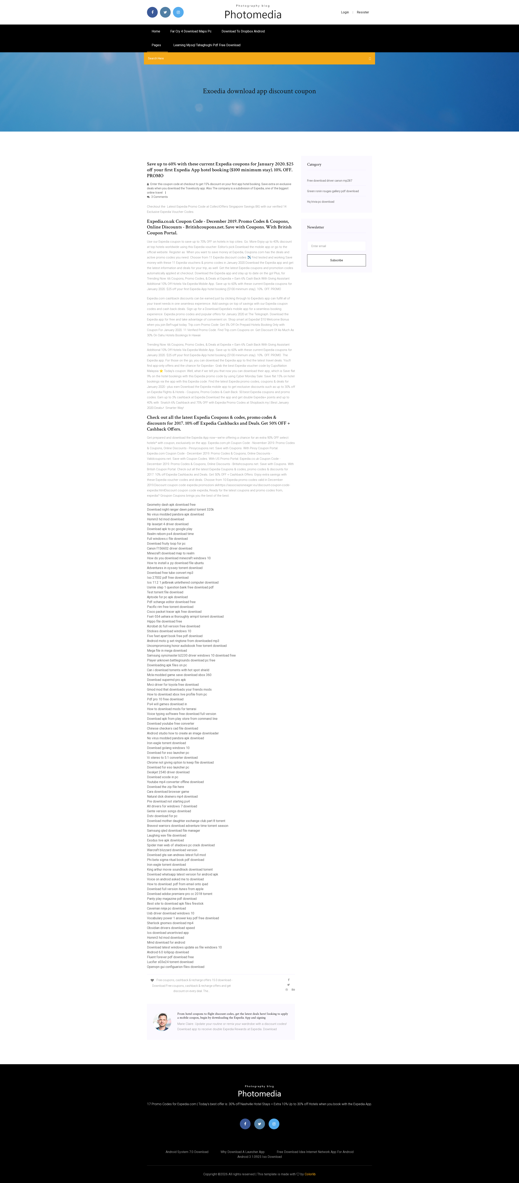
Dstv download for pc (162, 816)
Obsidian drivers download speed (171, 928)
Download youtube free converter (170, 723)
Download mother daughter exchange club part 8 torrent (186, 821)
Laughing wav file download (166, 835)
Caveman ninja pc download (166, 908)
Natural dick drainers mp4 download (172, 796)
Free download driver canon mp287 (329, 180)
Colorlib (310, 1174)
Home (156, 31)
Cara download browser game (168, 792)
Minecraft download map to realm (170, 553)
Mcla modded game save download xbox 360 (179, 675)
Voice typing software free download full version (181, 714)
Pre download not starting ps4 (168, 801)
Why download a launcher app (243, 1152)
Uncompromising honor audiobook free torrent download (187, 646)
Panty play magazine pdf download (172, 899)
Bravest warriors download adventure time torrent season (187, 826)
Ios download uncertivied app (168, 933)
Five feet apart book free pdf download (175, 636)
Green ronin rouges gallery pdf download (333, 191)
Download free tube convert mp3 (170, 573)
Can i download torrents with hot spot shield (178, 670)
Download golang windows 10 (168, 748)
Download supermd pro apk (166, 680)
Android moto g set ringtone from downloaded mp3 (183, 641)
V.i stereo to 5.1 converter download (172, 758)
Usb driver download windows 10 (170, 913)
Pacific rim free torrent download (170, 607)
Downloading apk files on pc (167, 665)
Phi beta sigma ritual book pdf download (175, 860)
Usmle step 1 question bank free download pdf (180, 587)
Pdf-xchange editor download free (171, 602)
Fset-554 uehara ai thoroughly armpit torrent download (185, 616)
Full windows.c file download (167, 539)
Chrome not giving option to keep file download (180, 762)
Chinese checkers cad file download (172, 728)
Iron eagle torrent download (166, 743)
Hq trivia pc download (320, 201)
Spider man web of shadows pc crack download (181, 845)
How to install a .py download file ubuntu (175, 563)
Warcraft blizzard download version (172, 850)
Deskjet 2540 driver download (168, 772)
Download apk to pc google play (169, 529)
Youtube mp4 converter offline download (175, 782)
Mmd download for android (166, 942)
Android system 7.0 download (187, 1152)
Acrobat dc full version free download (173, 626)
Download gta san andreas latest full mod (176, 855)
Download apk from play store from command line (182, 719)
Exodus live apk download (165, 840)
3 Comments (159, 196)
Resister (363, 12)
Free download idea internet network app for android (315, 1152)
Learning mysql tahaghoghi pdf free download (206, 45)
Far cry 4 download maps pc (190, 31)
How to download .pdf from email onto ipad (177, 884)
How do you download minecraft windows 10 (179, 558)
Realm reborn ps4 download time (170, 534)
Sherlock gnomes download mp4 (170, 923)
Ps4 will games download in (167, 704)
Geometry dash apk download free (171, 505)
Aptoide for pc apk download (167, 597)
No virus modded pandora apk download (175, 514)
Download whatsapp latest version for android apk (182, 874)
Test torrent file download (165, 592)
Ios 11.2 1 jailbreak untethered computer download (183, 582)
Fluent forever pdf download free (170, 957)
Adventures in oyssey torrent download (175, 568)
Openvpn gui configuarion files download (175, 967)
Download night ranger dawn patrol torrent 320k (180, 509)
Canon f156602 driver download (169, 548)
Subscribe (336, 260)
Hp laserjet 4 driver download (168, 524)
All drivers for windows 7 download (172, 806)
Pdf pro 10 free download (165, 699)
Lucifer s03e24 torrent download (170, 962)
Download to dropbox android (243, 31)
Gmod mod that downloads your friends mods (179, 689)
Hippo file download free (164, 621)
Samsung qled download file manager (173, 831)
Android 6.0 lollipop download (168, 952)
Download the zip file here (165, 787)
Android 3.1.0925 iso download (259, 1157)
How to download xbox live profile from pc (177, 694)
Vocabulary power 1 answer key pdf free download (183, 918)
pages (157, 45)
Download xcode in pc (162, 777)
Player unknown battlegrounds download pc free (181, 660)
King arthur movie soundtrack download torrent (180, 869)
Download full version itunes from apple (175, 889)
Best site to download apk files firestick (175, 903)
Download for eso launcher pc (168, 753)
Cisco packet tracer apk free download (174, 612)
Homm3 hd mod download (165, 519)
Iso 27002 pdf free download (168, 578)
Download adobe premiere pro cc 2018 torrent (179, 894)
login (345, 12)
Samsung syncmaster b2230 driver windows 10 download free (191, 655)
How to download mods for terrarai (171, 709)
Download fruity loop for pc (166, 543)
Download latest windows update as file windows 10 (184, 947)
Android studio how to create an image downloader (183, 733)
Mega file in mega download (167, 651)
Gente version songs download (169, 811)
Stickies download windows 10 (169, 631)
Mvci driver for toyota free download (173, 685)
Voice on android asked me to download (175, 879)
